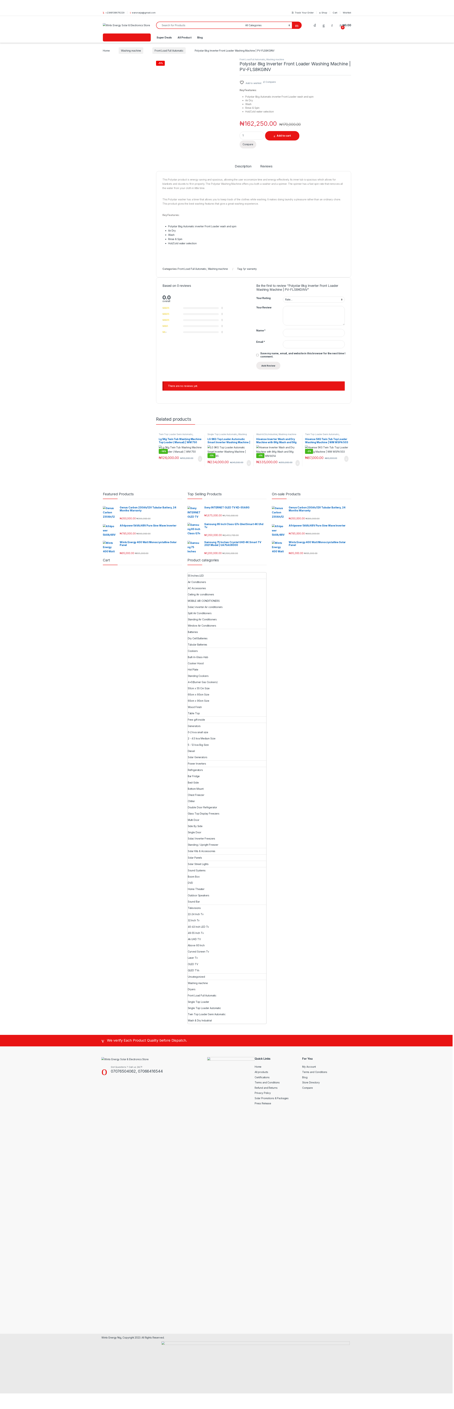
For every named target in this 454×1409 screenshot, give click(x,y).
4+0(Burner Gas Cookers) (203, 682)
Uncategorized (196, 976)
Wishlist (347, 12)
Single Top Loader (198, 1001)
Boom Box (194, 876)
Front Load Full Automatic (169, 50)
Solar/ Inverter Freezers (201, 838)
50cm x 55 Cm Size (199, 688)
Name (260, 330)
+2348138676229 (114, 12)
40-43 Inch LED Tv (198, 926)
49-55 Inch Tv (196, 932)
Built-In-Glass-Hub (198, 657)
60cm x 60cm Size (198, 694)
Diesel (191, 751)
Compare (270, 81)
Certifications (262, 1077)
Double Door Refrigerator (202, 807)
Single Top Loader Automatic (222, 434)
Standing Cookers (198, 675)
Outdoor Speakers (198, 895)
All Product (184, 37)
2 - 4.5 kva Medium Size (201, 738)
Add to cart (284, 135)
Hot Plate (193, 669)
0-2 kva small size (198, 732)
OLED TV (193, 964)
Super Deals (164, 37)
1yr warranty (250, 268)
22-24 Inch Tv (196, 914)
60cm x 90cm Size (198, 700)
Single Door (194, 832)
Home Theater (196, 889)
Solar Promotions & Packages (272, 1098)
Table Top (194, 713)
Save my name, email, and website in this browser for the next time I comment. (302, 355)
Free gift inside (196, 719)
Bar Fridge (194, 776)
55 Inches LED (196, 575)
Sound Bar (194, 901)
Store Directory (311, 1082)
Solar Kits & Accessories (201, 851)
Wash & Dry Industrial (266, 434)
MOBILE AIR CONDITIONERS (204, 600)
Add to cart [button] (199, 459)
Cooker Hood (196, 663)
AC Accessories (197, 588)
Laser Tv (193, 957)
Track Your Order (304, 12)
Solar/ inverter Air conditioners (205, 606)
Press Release (263, 1103)
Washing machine (131, 50)
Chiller (191, 801)
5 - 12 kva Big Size (198, 744)
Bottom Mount (196, 788)
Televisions (194, 907)
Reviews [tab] (266, 166)
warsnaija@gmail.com (144, 12)
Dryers (191, 989)
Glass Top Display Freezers (203, 813)
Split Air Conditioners (200, 613)
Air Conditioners (197, 582)
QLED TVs (193, 970)
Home (106, 50)
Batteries (193, 631)
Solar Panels (195, 857)
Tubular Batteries (197, 644)
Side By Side (195, 826)
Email (260, 341)
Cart (335, 12)
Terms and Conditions (267, 1082)
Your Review (263, 307)
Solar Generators (197, 757)
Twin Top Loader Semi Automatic (176, 434)
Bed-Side (193, 782)
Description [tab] (243, 166)
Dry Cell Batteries (197, 638)
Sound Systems (197, 870)
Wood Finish (195, 707)
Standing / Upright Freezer (203, 844)
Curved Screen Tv (198, 951)
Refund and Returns (266, 1087)
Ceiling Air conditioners (201, 594)
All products (261, 1071)
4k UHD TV (194, 939)
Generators (194, 726)
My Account (309, 1066)
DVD (190, 882)
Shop (324, 12)
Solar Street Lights (198, 864)
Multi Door (194, 819)
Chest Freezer (196, 794)
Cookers (193, 650)
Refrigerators (195, 769)
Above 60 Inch (196, 945)
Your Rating (263, 298)
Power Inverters (197, 763)
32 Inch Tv (194, 920)
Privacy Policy (263, 1092)
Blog (200, 37)
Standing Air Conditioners (202, 619)
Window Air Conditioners (202, 625)
